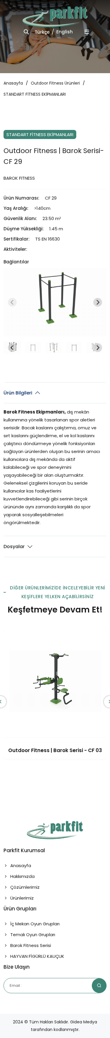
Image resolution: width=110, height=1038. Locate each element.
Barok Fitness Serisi (30, 945)
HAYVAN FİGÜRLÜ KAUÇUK (36, 956)
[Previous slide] (12, 302)
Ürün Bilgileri (18, 393)
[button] (33, 347)
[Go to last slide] (12, 347)
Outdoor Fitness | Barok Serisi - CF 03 (55, 750)
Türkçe (42, 32)
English (64, 32)
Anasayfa (13, 83)
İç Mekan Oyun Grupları (34, 924)
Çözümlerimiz (24, 887)
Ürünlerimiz (21, 898)
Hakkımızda (22, 876)
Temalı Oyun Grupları (32, 934)
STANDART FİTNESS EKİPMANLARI (35, 94)
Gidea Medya (83, 1022)
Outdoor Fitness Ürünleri (55, 83)
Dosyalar (14, 546)
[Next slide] (97, 302)
